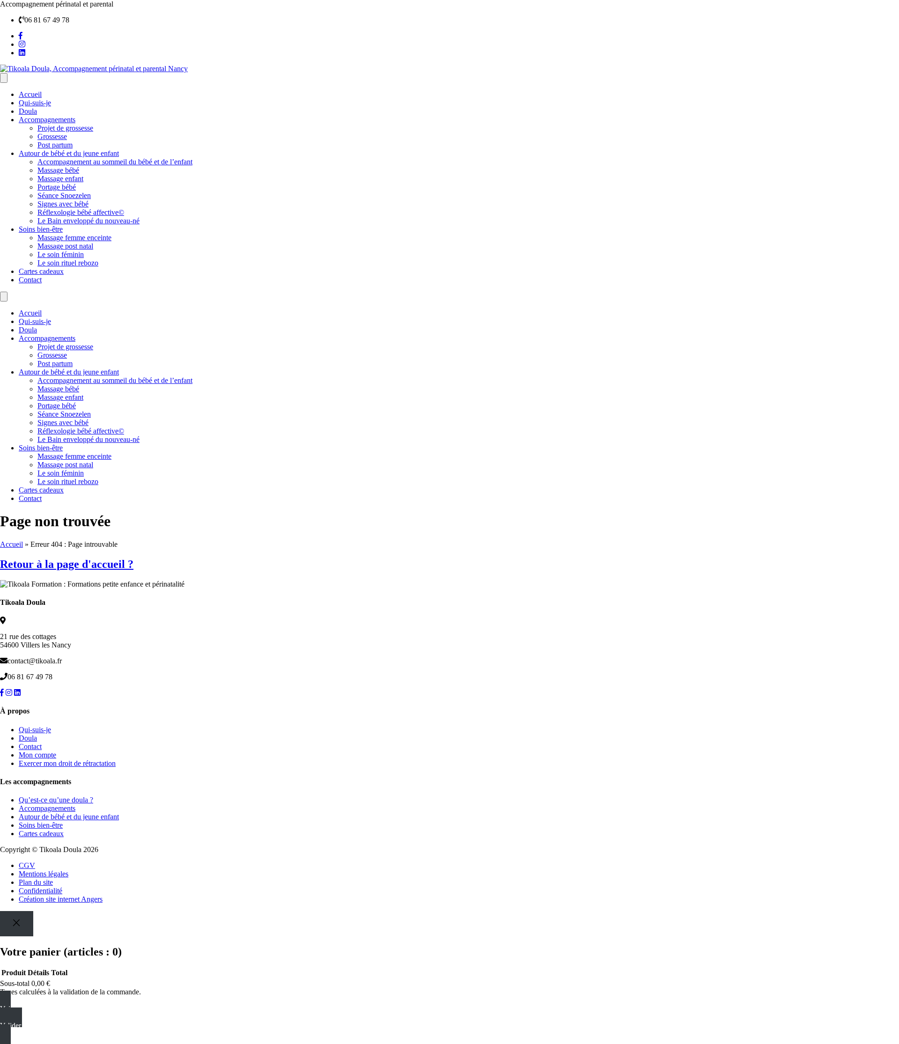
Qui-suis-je (35, 103)
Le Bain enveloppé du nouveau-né (88, 221)
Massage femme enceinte (74, 238)
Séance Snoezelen (64, 195)
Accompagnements (47, 120)
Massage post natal (65, 246)
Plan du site (36, 882)
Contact (30, 280)
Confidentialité (40, 891)
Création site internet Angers (61, 899)
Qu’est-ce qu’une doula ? (56, 800)
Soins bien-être (41, 229)
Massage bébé (58, 170)
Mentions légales (43, 874)
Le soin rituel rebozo (67, 263)
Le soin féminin (60, 254)
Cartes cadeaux (41, 271)
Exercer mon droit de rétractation (67, 763)
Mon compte (37, 755)
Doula (28, 111)
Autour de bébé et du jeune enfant (69, 153)
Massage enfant (60, 179)
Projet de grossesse (65, 128)
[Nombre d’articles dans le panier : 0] (3, 78)
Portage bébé (56, 187)
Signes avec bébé (62, 204)
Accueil (30, 94)
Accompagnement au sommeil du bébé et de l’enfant (114, 162)
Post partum (55, 145)
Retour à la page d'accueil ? (66, 564)
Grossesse (52, 136)
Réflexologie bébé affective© (80, 212)
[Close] (16, 923)
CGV (27, 865)
